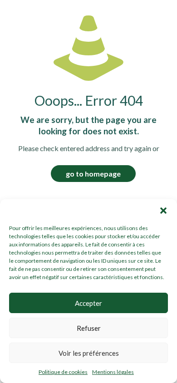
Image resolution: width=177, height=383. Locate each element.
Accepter (88, 303)
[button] (163, 210)
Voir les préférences (89, 353)
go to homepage (93, 173)
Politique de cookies (63, 371)
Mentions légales (113, 371)
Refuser (89, 328)
